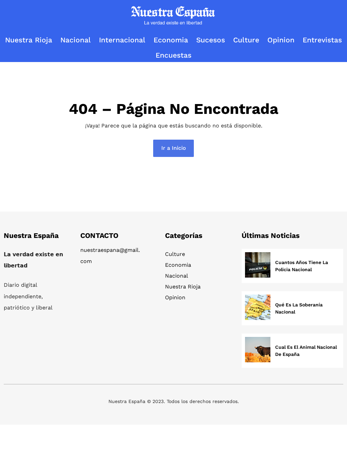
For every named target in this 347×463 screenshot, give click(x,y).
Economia (178, 265)
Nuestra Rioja (183, 286)
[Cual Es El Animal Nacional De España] (257, 350)
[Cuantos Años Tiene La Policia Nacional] (257, 266)
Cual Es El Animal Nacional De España (306, 350)
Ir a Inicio (173, 148)
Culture (175, 254)
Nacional (176, 276)
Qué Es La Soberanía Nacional (299, 308)
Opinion (175, 297)
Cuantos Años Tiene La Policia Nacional (301, 266)
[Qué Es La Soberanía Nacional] (257, 308)
